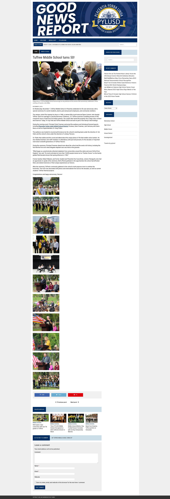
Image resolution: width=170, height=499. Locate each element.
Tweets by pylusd (109, 143)
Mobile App (52, 40)
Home (36, 40)
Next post (74, 402)
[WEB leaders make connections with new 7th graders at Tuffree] (41, 420)
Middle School (37, 422)
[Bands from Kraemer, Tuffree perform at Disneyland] (92, 421)
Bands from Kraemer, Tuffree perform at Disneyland (91, 428)
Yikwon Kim (107, 74)
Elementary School (109, 121)
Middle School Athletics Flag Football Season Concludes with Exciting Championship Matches (76, 428)
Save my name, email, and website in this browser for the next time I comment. (60, 482)
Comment (37, 452)
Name (37, 466)
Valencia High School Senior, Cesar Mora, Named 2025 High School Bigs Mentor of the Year (120, 89)
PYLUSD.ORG (62, 40)
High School (107, 125)
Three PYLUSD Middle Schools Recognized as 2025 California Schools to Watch (57, 428)
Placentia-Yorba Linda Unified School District (53, 126)
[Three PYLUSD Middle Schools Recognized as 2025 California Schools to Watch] (58, 421)
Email (36, 471)
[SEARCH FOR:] (127, 44)
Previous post (62, 402)
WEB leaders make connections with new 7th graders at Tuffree (40, 426)
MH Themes (52, 497)
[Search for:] (121, 59)
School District (108, 133)
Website (37, 477)
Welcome (43, 40)
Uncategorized (108, 137)
